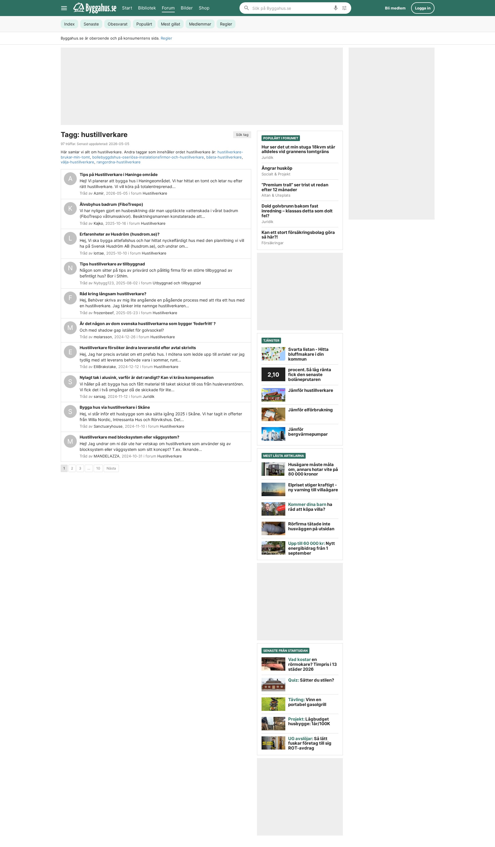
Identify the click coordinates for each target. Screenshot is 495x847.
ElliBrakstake (105, 366)
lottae (99, 253)
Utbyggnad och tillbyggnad (177, 283)
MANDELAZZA (106, 456)
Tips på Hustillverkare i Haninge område (119, 174)
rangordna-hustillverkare (119, 162)
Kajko (98, 223)
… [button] (88, 468)
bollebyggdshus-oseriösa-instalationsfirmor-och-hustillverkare (148, 157)
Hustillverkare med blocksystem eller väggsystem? (129, 437)
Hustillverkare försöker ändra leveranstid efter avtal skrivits (138, 347)
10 (98, 468)
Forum (168, 8)
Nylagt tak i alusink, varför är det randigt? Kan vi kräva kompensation (147, 377)
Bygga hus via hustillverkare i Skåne (115, 407)
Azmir (99, 193)
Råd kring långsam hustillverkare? (113, 293)
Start (127, 8)
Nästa (111, 468)
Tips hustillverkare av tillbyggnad (112, 263)
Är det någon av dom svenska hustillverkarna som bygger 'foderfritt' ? (148, 323)
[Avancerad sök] (344, 8)
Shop (204, 8)
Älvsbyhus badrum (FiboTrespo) (111, 204)
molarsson (103, 337)
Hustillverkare (155, 193)
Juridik (148, 396)
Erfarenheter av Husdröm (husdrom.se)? (120, 234)
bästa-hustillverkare (224, 157)
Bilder (187, 8)
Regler (166, 38)
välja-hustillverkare (77, 162)
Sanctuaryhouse (108, 426)
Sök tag (242, 134)
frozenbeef (104, 312)
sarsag (99, 396)
